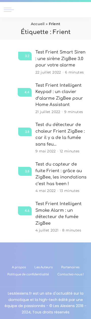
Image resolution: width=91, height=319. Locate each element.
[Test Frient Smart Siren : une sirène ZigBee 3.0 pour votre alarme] (18, 62)
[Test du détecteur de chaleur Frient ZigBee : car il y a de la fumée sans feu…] (18, 138)
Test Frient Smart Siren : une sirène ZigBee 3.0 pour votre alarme (60, 58)
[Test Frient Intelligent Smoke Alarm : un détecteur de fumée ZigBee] (18, 216)
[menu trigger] (10, 9)
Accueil (38, 24)
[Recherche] (84, 9)
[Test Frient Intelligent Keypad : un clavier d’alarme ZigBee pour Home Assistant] (18, 98)
